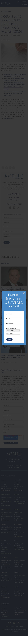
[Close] (23, 293)
